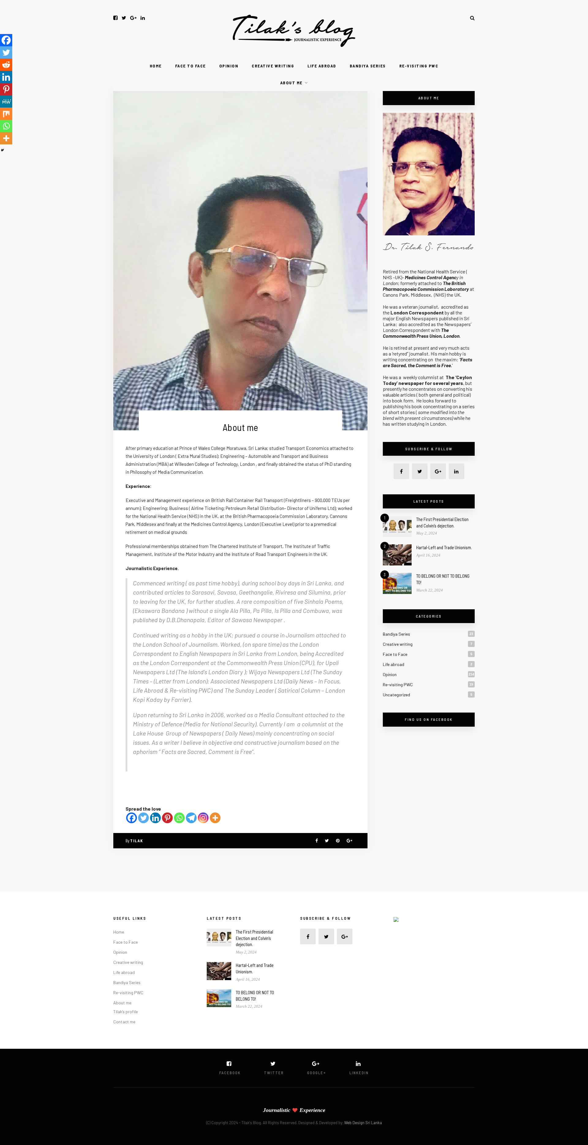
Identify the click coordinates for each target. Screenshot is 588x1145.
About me (291, 82)
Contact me (124, 1021)
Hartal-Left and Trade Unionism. (444, 547)
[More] (215, 817)
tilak (136, 840)
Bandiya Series (368, 65)
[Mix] (6, 114)
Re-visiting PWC (419, 65)
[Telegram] (191, 817)
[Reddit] (6, 65)
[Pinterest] (167, 817)
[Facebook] (131, 817)
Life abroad (321, 65)
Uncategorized (396, 694)
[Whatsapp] (179, 817)
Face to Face (190, 65)
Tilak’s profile (125, 1011)
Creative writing (273, 65)
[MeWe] (6, 101)
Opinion (229, 65)
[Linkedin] (155, 817)
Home (156, 65)
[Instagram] (203, 817)
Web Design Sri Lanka (363, 1122)
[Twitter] (143, 817)
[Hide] (2, 150)
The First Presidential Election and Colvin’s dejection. (254, 938)
